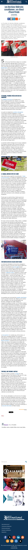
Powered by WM (14, 548)
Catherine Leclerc (10, 272)
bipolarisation (4, 67)
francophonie (6, 335)
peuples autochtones (21, 297)
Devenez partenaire (6, 528)
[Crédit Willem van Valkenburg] (14, 156)
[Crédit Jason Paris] (14, 41)
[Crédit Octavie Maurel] (14, 240)
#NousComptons (5, 340)
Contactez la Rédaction (6, 526)
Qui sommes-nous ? (6, 524)
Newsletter (4, 532)
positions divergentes (18, 112)
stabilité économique (7, 99)
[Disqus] (14, 440)
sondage (17, 373)
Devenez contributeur (6, 530)
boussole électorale (6, 405)
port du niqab (16, 266)
